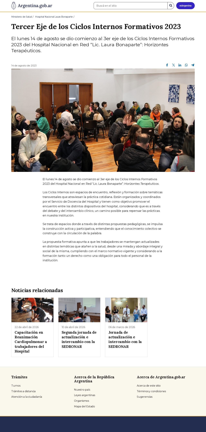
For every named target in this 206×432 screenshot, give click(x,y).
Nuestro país (82, 389)
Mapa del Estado (84, 406)
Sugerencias (144, 396)
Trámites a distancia (23, 391)
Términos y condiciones (151, 391)
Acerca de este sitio (149, 385)
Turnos (15, 385)
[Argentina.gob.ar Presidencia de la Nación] (32, 6)
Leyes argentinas (84, 395)
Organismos (81, 400)
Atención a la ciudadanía (26, 396)
